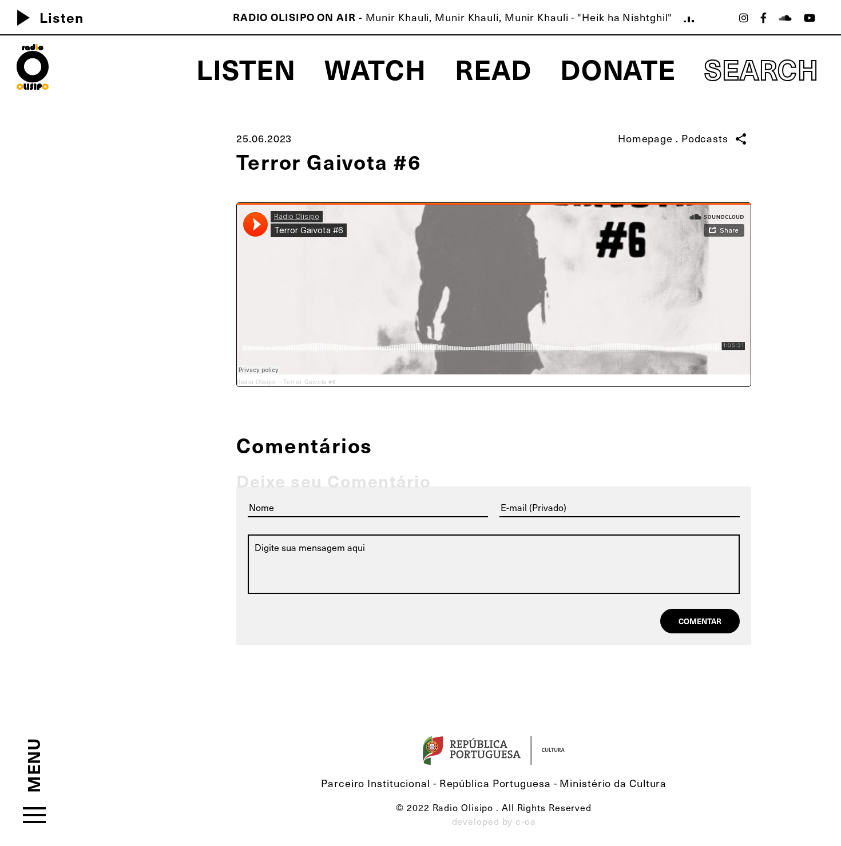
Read (493, 68)
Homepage (645, 138)
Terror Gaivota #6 (309, 382)
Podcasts (704, 138)
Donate (618, 68)
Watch (375, 68)
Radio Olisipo (256, 382)
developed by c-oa (494, 821)
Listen (45, 17)
